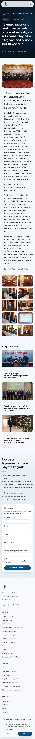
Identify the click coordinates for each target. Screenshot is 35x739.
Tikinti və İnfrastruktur (10, 638)
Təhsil (4, 649)
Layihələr (5, 705)
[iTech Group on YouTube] (18, 605)
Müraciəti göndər (16, 568)
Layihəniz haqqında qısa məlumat (16, 551)
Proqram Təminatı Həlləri (11, 686)
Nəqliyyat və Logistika (9, 635)
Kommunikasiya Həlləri (10, 683)
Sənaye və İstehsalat (9, 642)
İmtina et (10, 734)
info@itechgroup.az (11, 596)
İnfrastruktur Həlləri (9, 668)
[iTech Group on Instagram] (8, 605)
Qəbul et (25, 734)
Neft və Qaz (6, 624)
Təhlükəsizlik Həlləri (9, 672)
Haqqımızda (6, 701)
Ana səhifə (4, 13)
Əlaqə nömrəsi (9, 542)
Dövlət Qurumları (8, 616)
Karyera (5, 712)
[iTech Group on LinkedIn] (4, 605)
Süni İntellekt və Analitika (11, 690)
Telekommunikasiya (9, 631)
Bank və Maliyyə (8, 620)
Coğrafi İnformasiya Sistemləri (12, 679)
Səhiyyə (4, 646)
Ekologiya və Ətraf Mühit (10, 657)
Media (9, 13)
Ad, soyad (8, 518)
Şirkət (6, 526)
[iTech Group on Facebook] (13, 605)
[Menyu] (31, 4)
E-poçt (7, 534)
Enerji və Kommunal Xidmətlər (12, 627)
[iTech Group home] (5, 4)
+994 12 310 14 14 (10, 600)
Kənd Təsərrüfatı (8, 653)
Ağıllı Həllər (6, 675)
